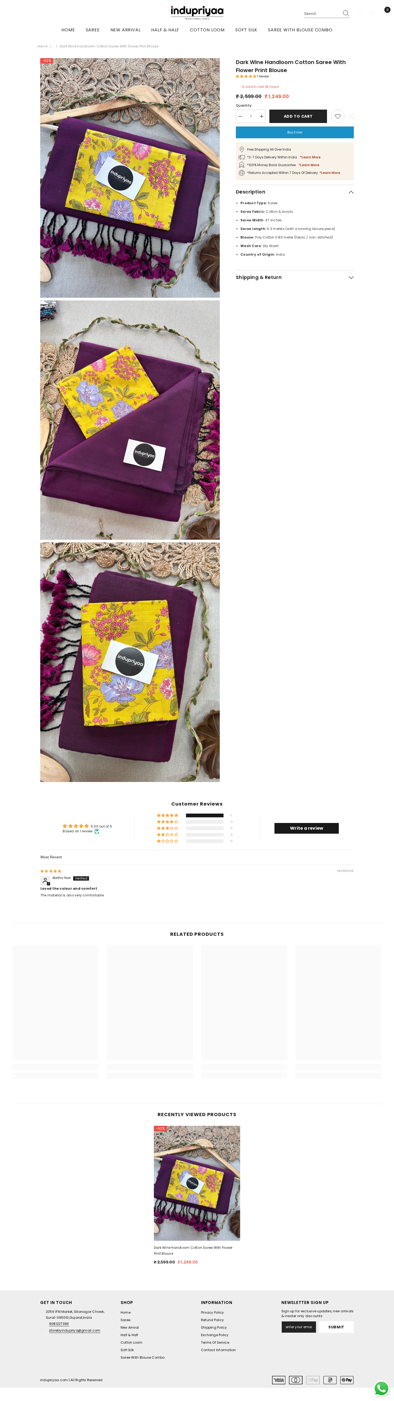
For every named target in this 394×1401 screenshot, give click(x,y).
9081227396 (59, 1323)
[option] (197, 1197)
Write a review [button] (306, 828)
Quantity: (244, 105)
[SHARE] (349, 116)
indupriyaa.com (54, 1380)
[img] (50, 871)
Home (42, 46)
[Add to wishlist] (337, 116)
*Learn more (310, 157)
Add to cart (298, 116)
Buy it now (294, 132)
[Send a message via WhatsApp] (381, 1388)
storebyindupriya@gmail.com (74, 1330)
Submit (336, 1327)
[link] (56, 1067)
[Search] (327, 14)
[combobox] (322, 14)
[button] (246, 76)
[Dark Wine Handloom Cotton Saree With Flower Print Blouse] (197, 1183)
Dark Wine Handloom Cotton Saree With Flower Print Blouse (193, 1250)
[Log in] (359, 13)
